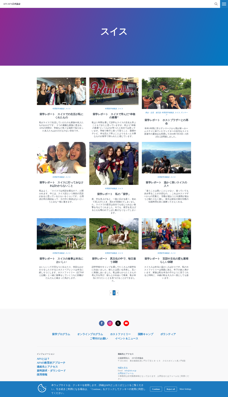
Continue (156, 389)
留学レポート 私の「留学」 (114, 194)
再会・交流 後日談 (153, 113)
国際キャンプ (145, 334)
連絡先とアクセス (47, 366)
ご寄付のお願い (99, 338)
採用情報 (42, 374)
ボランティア (168, 334)
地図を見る (123, 368)
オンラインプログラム (90, 334)
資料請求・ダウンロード (51, 370)
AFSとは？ (43, 358)
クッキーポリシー (119, 385)
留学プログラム (61, 334)
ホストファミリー (120, 334)
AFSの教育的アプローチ (51, 362)
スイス (67, 109)
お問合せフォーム (126, 373)
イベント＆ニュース (126, 338)
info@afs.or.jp (130, 370)
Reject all (171, 389)
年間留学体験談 (58, 109)
